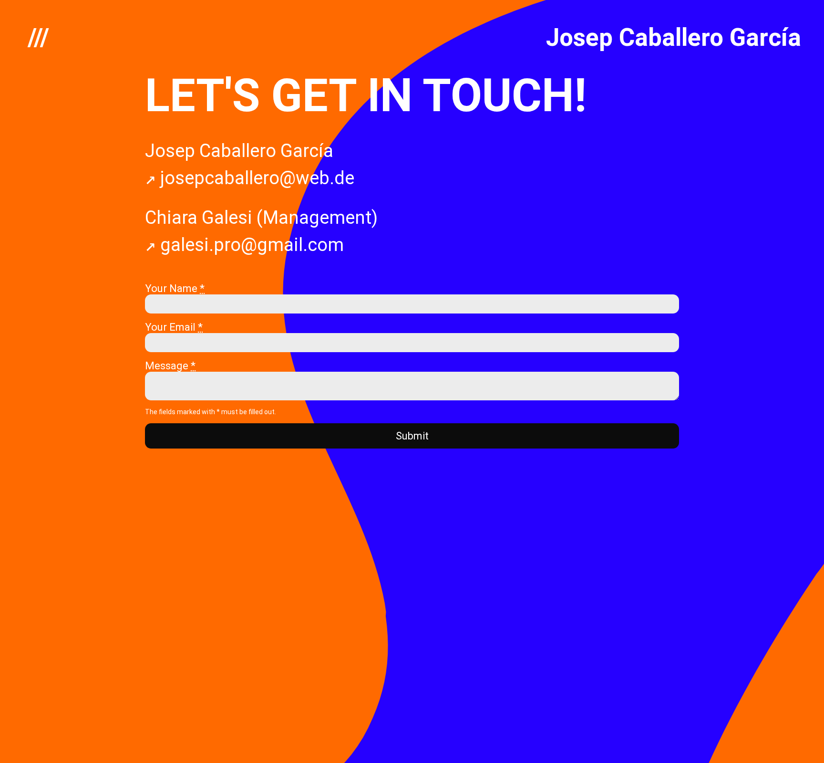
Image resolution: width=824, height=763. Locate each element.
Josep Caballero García (673, 37)
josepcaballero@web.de (255, 177)
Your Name (175, 288)
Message (170, 366)
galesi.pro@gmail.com (250, 244)
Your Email (174, 327)
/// (38, 37)
